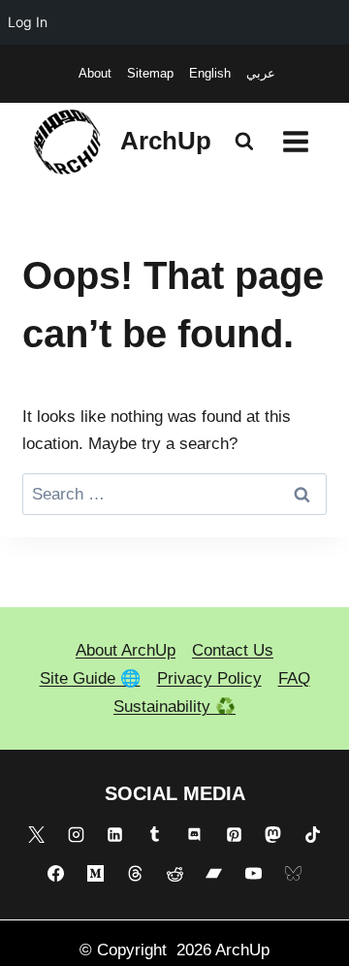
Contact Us (232, 650)
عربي (260, 73)
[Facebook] (56, 873)
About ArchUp (125, 650)
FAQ (294, 678)
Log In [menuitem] (28, 22)
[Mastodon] (273, 834)
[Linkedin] (115, 834)
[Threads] (134, 873)
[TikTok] (313, 834)
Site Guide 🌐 (90, 678)
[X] (35, 834)
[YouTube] (254, 873)
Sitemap (150, 73)
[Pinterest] (233, 834)
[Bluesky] (292, 873)
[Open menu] (295, 141)
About (95, 73)
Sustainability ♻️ (174, 706)
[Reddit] (174, 873)
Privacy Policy (209, 678)
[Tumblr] (155, 834)
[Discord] (193, 834)
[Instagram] (75, 834)
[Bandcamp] (214, 873)
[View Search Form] (244, 141)
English (210, 73)
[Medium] (95, 873)
